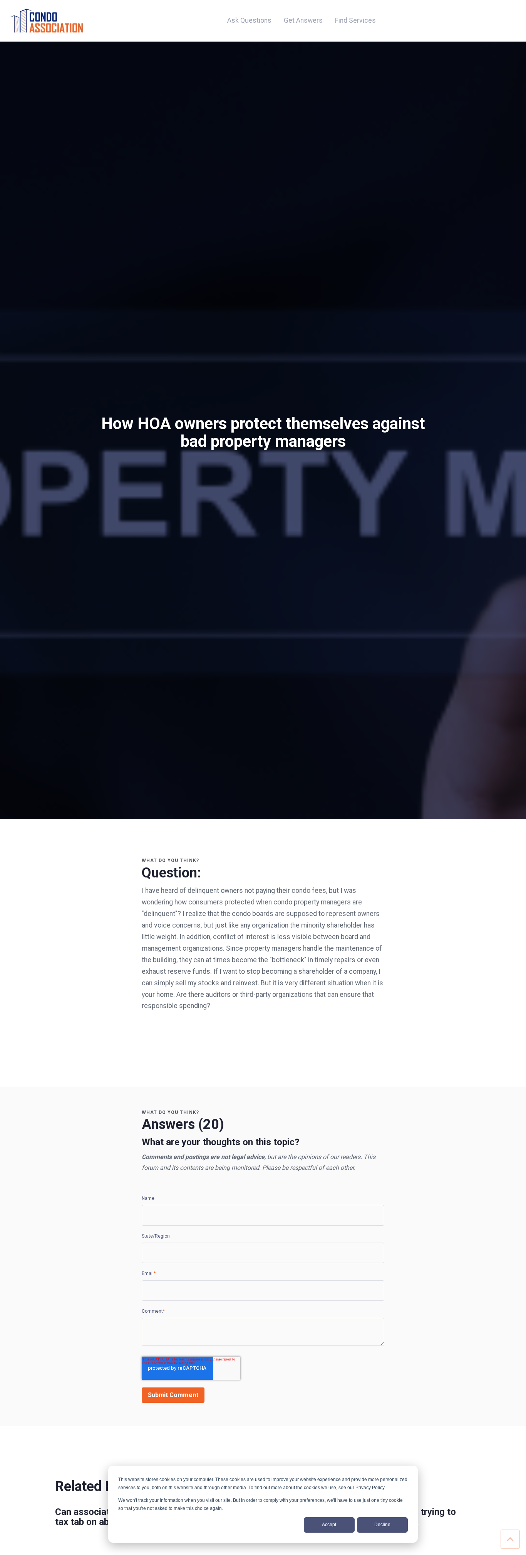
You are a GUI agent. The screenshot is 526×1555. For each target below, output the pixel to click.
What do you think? (170, 860)
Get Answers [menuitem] (303, 20)
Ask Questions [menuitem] (249, 20)
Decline (382, 1524)
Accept (329, 1524)
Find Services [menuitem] (355, 20)
